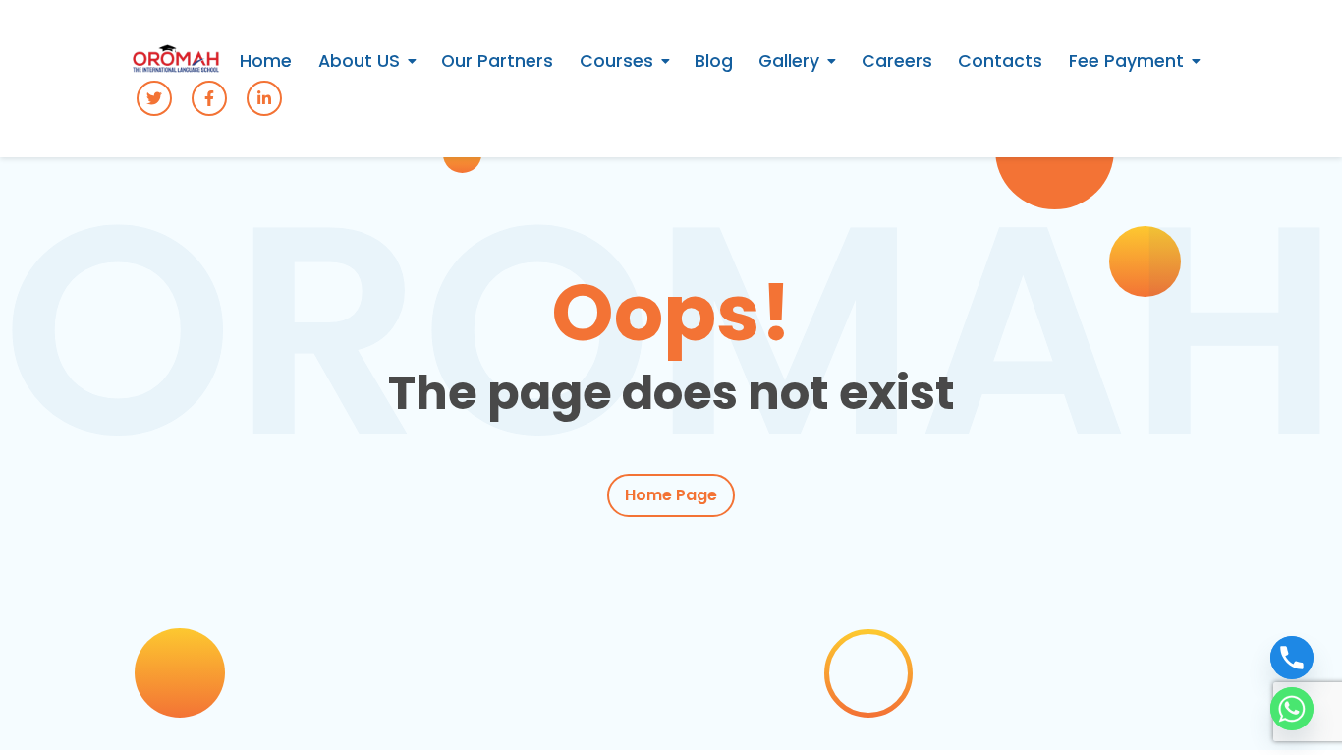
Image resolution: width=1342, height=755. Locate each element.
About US (359, 61)
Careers (897, 61)
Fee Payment (1126, 61)
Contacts (1000, 61)
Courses (616, 61)
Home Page (671, 495)
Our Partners (497, 61)
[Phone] (1292, 657)
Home (266, 61)
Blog (714, 61)
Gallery (788, 61)
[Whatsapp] (1292, 708)
